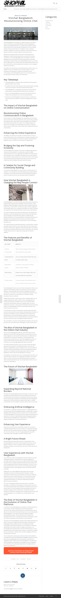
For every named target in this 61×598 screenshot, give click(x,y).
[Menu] (56, 3)
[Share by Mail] (36, 568)
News (47, 27)
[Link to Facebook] (56, 596)
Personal (48, 28)
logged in (12, 588)
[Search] (53, 3)
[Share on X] (10, 568)
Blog (5, 9)
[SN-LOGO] (15, 3)
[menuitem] (53, 3)
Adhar (29, 559)
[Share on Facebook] (6, 568)
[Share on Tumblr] (23, 568)
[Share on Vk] (27, 568)
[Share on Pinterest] (14, 568)
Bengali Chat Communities (21, 15)
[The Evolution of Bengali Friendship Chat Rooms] (60, 299)
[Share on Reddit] (31, 568)
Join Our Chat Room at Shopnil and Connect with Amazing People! (21, 551)
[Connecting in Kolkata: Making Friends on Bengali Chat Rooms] (1, 299)
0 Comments (22, 559)
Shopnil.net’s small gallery (22, 537)
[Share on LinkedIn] (19, 568)
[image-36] (21, 33)
